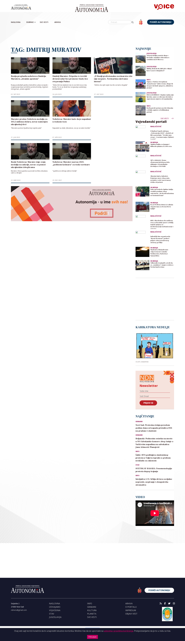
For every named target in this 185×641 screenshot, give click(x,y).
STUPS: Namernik (142, 362)
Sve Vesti (44, 22)
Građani (139, 422)
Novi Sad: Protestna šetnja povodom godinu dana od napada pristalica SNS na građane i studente (154, 428)
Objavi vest (131, 613)
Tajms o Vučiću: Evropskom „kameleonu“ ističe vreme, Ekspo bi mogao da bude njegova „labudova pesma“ (160, 85)
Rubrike (30, 22)
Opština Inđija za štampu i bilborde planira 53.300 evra (161, 145)
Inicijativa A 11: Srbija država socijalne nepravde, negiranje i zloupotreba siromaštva (154, 482)
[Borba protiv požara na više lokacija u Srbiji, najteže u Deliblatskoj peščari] (141, 110)
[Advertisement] (92, 36)
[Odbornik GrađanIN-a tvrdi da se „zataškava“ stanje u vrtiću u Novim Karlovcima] (142, 265)
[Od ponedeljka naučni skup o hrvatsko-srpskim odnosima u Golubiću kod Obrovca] (141, 58)
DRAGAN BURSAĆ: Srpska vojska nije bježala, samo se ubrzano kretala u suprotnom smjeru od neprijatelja (160, 97)
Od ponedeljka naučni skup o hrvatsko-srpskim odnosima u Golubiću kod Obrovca (158, 58)
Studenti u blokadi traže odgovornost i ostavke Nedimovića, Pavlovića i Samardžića (159, 253)
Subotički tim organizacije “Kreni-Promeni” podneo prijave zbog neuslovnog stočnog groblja (160, 240)
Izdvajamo (54, 607)
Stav (137, 465)
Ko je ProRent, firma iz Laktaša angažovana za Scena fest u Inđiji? (161, 207)
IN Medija (154, 142)
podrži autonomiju (160, 22)
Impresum (130, 610)
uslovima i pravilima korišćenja (118, 631)
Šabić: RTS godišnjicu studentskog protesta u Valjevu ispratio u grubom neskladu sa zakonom (153, 458)
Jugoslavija (151, 53)
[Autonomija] (91, 8)
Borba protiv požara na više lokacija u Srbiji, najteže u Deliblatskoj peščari (160, 110)
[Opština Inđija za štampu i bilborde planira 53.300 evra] (142, 146)
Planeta (91, 613)
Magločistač (155, 127)
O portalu (131, 607)
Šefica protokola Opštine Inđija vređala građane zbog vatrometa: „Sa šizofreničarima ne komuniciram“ (162, 192)
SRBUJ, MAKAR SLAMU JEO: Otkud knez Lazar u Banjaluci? (159, 70)
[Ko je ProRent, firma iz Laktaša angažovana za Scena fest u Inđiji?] (142, 207)
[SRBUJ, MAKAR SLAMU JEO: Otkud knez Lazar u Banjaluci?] (141, 71)
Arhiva (57, 22)
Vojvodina (54, 610)
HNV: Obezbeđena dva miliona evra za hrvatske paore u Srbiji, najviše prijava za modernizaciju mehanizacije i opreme (162, 224)
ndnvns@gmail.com (19, 610)
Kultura (92, 610)
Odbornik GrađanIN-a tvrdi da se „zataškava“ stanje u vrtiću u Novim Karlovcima (161, 265)
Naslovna (15, 22)
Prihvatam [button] (92, 637)
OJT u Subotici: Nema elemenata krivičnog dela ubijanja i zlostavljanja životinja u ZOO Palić (160, 163)
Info (149, 80)
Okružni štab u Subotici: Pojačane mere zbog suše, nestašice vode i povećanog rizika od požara (160, 179)
